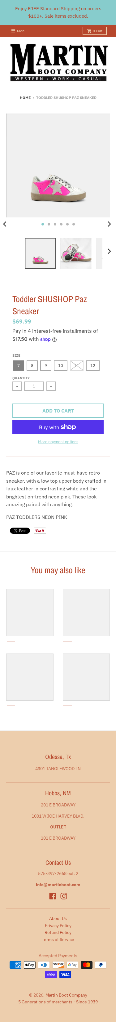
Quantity (21, 378)
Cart (97, 31)
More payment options (58, 441)
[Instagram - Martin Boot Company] (63, 896)
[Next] (109, 224)
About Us (58, 918)
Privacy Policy (58, 925)
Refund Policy (58, 932)
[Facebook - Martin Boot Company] (52, 896)
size (16, 355)
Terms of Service (58, 939)
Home (25, 97)
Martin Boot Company (66, 995)
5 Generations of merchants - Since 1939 (58, 1002)
